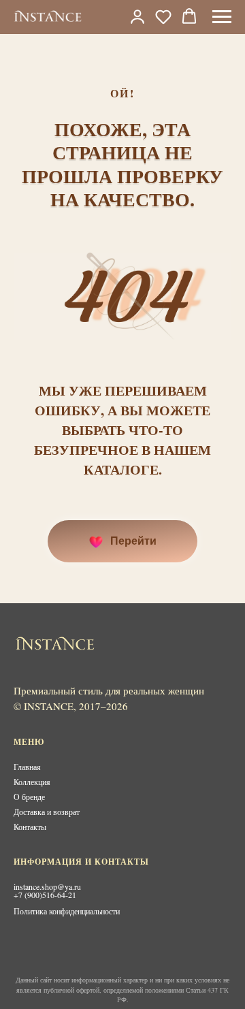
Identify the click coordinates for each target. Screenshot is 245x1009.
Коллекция (32, 781)
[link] (137, 16)
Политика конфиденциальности (67, 911)
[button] (163, 16)
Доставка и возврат (47, 811)
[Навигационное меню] (221, 17)
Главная (27, 766)
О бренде (29, 796)
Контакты (30, 826)
